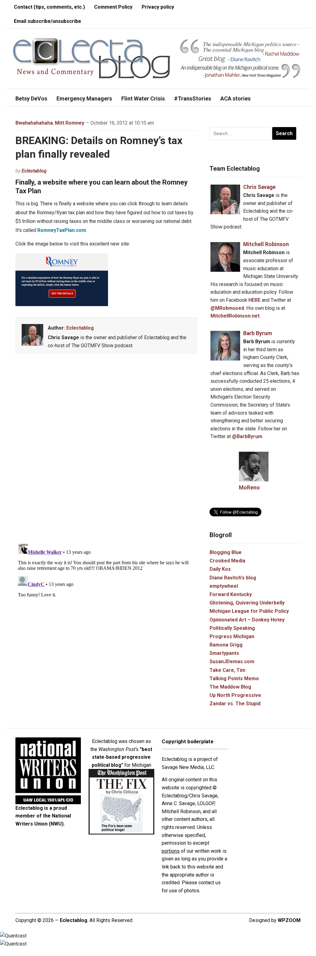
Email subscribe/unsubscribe (47, 21)
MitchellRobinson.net (235, 316)
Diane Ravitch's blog (233, 578)
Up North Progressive (235, 695)
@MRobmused (227, 308)
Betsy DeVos (31, 98)
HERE (254, 300)
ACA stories (235, 98)
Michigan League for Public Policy (249, 611)
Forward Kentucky (231, 594)
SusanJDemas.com (232, 661)
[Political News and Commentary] (91, 58)
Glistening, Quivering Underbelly (247, 603)
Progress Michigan (232, 636)
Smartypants (224, 653)
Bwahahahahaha (34, 123)
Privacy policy (158, 7)
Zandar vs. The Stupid (235, 703)
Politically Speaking (232, 628)
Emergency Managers (84, 98)
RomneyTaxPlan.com (61, 230)
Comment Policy (113, 7)
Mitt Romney (69, 123)
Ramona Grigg (226, 645)
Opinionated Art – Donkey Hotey (247, 620)
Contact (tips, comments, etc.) (49, 7)
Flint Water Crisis (143, 98)
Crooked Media (227, 561)
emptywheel (224, 586)
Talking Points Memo (234, 678)
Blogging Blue (226, 552)
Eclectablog (34, 171)
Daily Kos (220, 569)
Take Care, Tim (227, 670)
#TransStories (192, 98)
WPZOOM (289, 920)
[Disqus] (106, 450)
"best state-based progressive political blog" (122, 757)
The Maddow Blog (230, 687)
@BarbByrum (247, 436)
